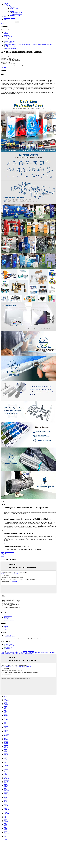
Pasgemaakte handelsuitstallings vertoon (10, 652)
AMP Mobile (31, 651)
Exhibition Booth (14, 8)
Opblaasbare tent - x (17, 12)
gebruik (2, 556)
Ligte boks (12, 7)
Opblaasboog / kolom (15, 15)
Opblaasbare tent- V (17, 14)
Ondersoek (3, 67)
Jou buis (10, 647)
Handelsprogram (4, 553)
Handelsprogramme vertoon (7, 552)
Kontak (5, 19)
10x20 (2, 554)
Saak (5, 16)
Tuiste (5, 1)
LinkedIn (11, 644)
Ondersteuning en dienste (9, 18)
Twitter (9, 648)
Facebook (11, 645)
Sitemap (25, 651)
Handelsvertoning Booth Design (16, 653)
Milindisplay (9, 5)
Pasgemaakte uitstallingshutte (41, 652)
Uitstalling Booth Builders (30, 653)
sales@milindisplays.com (9, 636)
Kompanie (6, 3)
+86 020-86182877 (8, 635)
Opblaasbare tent (13, 11)
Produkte (6, 4)
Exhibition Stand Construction (27, 652)
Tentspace (9, 10)
